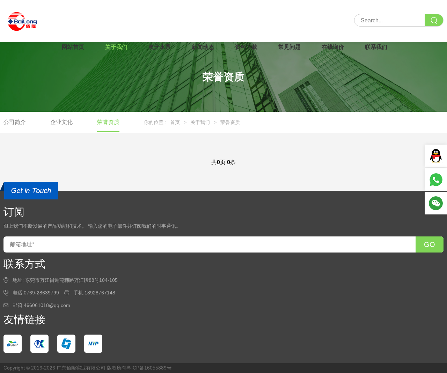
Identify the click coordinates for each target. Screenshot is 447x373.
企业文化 (61, 122)
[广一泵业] (66, 344)
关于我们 (116, 47)
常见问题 (289, 47)
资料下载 (246, 47)
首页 (175, 122)
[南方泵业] (12, 344)
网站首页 (73, 47)
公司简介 (14, 122)
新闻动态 (203, 47)
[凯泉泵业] (39, 344)
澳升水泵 (159, 47)
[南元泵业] (93, 344)
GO (429, 244)
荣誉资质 (108, 122)
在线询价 (333, 47)
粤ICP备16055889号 (148, 368)
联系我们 (376, 47)
